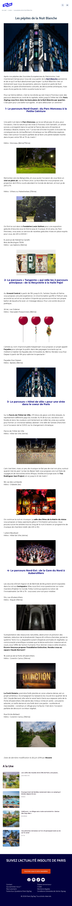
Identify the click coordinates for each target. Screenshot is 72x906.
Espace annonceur (44, 884)
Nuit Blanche (52, 79)
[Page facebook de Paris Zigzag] (29, 880)
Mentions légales (43, 889)
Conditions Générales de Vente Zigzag (51, 891)
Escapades (24, 816)
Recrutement (11, 889)
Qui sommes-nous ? (13, 887)
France (23, 796)
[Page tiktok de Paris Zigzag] (38, 880)
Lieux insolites (25, 775)
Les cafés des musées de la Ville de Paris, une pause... (39, 773)
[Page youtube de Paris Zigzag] (43, 880)
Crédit (39, 887)
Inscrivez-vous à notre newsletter (36, 871)
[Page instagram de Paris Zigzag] (34, 880)
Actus (23, 835)
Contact (9, 884)
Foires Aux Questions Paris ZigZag (19, 891)
